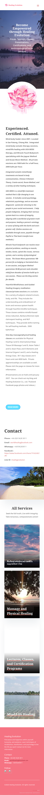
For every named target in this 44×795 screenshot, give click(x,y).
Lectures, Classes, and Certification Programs (20, 663)
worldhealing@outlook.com (21, 442)
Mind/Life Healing (21, 714)
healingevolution (18, 460)
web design (35, 790)
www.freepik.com (36, 792)
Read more (13, 407)
